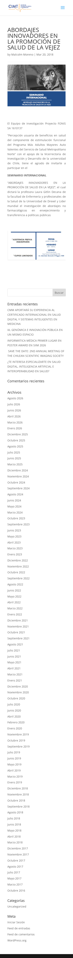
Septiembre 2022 (18, 578)
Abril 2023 (14, 542)
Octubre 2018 (16, 800)
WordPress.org (16, 940)
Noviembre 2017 (18, 854)
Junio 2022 (14, 590)
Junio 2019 (14, 758)
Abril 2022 (14, 602)
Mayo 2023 (14, 536)
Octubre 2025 (16, 440)
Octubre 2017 (16, 860)
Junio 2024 (14, 500)
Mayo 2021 (14, 662)
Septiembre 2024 (18, 488)
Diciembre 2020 (17, 686)
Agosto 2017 (15, 866)
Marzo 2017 (15, 884)
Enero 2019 (14, 782)
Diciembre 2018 (17, 788)
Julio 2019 (13, 752)
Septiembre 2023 (18, 524)
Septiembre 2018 (18, 806)
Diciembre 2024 (17, 470)
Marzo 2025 (15, 464)
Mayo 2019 (14, 764)
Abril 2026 (14, 416)
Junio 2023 (14, 530)
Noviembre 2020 (18, 692)
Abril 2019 (14, 770)
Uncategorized (16, 906)
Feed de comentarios (21, 934)
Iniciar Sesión (16, 922)
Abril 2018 (14, 836)
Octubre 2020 (16, 698)
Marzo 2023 (15, 548)
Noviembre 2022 (18, 566)
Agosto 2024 (15, 494)
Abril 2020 (14, 716)
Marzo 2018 (15, 842)
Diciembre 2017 (17, 848)
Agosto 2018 (15, 812)
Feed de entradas (18, 928)
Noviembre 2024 (18, 476)
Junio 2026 (14, 410)
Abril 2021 (14, 668)
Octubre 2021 (16, 632)
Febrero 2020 (16, 722)
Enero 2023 (14, 554)
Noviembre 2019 (18, 734)
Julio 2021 (13, 650)
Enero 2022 (14, 614)
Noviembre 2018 (18, 794)
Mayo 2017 (14, 878)
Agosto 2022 (15, 584)
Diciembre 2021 (17, 620)
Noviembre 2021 (18, 626)
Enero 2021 (14, 680)
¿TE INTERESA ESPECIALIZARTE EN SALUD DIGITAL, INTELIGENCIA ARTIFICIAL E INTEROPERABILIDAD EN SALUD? (34, 366)
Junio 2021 (14, 656)
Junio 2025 (14, 458)
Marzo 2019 (15, 776)
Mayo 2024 (14, 506)
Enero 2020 (14, 728)
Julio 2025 (13, 452)
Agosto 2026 (15, 398)
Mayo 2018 (14, 830)
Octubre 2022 (16, 572)
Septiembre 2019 (18, 746)
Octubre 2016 (16, 890)
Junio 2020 (14, 710)
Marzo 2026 (15, 422)
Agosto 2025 (15, 446)
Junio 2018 (14, 824)
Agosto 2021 (15, 644)
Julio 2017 (13, 872)
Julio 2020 (13, 704)
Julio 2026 (13, 404)
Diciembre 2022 (17, 560)
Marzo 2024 (15, 512)
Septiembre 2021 (18, 638)
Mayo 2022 (14, 596)
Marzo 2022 (15, 608)
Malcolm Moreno (22, 54)
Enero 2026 (14, 428)
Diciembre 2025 (17, 434)
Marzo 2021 (15, 674)
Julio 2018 (13, 818)
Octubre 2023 (16, 518)
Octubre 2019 (16, 740)
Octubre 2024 (16, 482)
